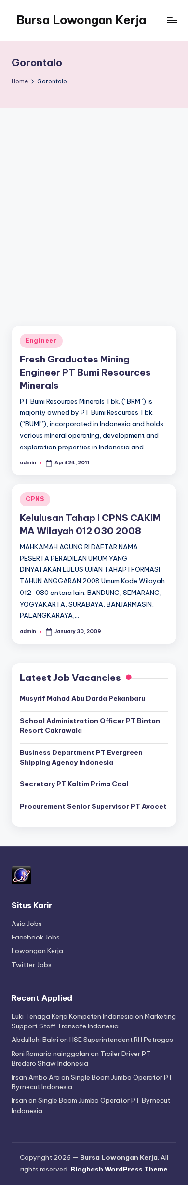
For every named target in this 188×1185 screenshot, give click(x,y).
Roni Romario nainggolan (50, 1053)
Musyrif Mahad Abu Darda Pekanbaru (82, 698)
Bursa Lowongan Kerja (81, 20)
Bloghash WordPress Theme (119, 1169)
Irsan (19, 1100)
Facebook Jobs (36, 937)
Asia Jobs (27, 923)
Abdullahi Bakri (35, 1039)
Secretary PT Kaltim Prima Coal (74, 784)
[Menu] (171, 20)
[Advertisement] (94, 207)
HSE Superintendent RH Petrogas (121, 1039)
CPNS (35, 499)
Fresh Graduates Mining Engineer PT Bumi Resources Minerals (85, 372)
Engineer (41, 340)
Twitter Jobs (32, 964)
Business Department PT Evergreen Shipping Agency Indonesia (81, 757)
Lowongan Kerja (37, 950)
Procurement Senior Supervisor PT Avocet (93, 806)
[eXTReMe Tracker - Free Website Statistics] (21, 874)
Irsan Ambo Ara (36, 1077)
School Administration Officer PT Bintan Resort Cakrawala (90, 725)
